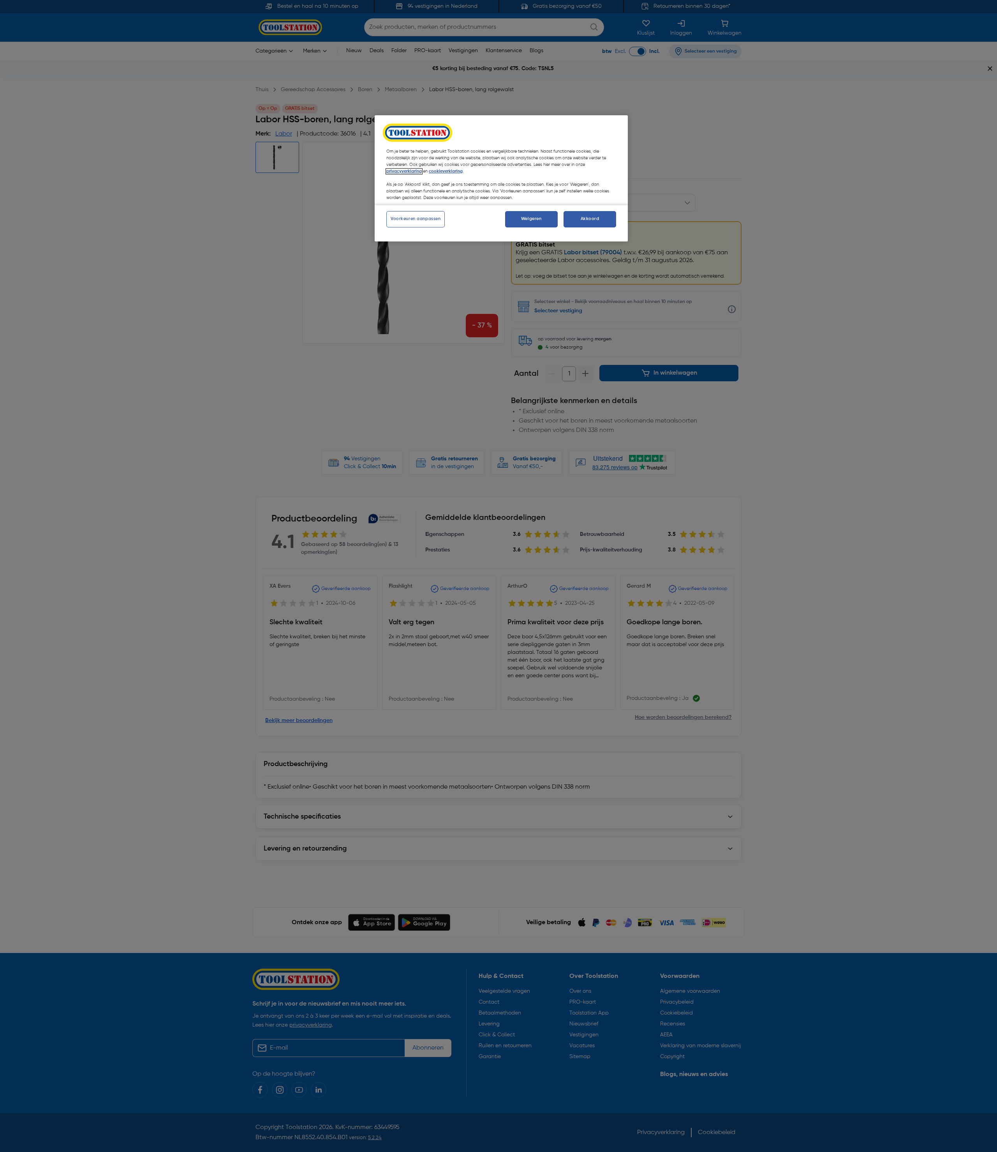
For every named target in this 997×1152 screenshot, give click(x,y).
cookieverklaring (446, 171)
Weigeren (531, 219)
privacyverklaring (404, 171)
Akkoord (590, 219)
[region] (501, 178)
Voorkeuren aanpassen (415, 219)
